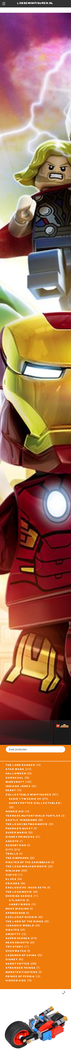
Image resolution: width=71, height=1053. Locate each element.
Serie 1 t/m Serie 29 (25, 799)
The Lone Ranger (20, 765)
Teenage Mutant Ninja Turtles (33, 816)
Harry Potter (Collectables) (35, 803)
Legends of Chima (21, 955)
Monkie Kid (15, 812)
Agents (12, 841)
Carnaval (15, 778)
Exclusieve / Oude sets (26, 888)
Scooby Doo (16, 845)
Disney (12, 960)
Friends (13, 884)
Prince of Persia (20, 977)
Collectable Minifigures (29, 795)
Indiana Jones (18, 786)
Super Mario (16, 833)
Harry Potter (18, 964)
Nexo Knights (17, 943)
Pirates (13, 930)
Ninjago (13, 871)
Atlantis (17, 900)
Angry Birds (20, 905)
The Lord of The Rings (25, 922)
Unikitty (13, 934)
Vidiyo (11, 875)
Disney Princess (20, 837)
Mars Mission (17, 909)
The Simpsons (17, 858)
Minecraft (15, 782)
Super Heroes (18, 938)
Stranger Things (21, 968)
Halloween (16, 774)
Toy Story (14, 947)
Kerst (11, 790)
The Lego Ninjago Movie (26, 867)
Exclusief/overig (21, 917)
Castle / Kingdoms (21, 820)
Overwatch (16, 951)
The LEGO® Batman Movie (27, 824)
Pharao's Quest (19, 829)
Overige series (19, 896)
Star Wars (15, 769)
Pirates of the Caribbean (28, 862)
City (9, 850)
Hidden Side (16, 981)
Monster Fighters (22, 972)
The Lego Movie (19, 892)
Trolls (12, 854)
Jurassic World (20, 926)
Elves (11, 879)
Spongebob (15, 913)
